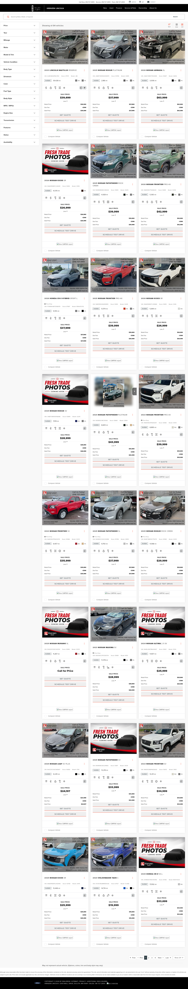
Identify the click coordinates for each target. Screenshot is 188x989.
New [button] (105, 8)
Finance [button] (119, 8)
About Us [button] (153, 8)
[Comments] (81, 87)
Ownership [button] (143, 8)
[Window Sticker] (84, 87)
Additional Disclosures (97, 981)
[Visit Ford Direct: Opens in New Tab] (112, 983)
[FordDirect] (37, 983)
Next (160, 957)
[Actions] (84, 70)
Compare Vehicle (54, 137)
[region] (65, 107)
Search (175, 17)
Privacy (82, 981)
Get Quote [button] (65, 115)
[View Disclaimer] (64, 88)
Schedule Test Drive (65, 120)
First (133, 957)
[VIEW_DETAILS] (65, 159)
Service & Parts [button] (130, 8)
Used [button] (111, 8)
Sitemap (74, 981)
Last (168, 957)
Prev (140, 957)
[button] (86, 47)
